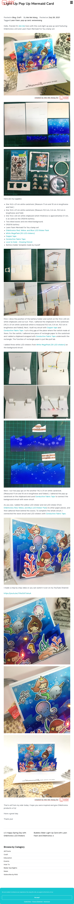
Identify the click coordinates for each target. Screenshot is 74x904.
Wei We (22, 26)
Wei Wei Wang (31, 17)
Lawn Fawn (15, 20)
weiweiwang (37, 20)
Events (6, 861)
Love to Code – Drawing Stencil (19, 242)
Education (8, 858)
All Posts (7, 851)
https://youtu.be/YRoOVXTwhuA (17, 593)
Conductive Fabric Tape (16, 239)
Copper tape (11, 236)
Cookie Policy (27, 901)
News (6, 871)
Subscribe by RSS (11, 874)
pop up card (26, 20)
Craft (19, 17)
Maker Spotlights (10, 868)
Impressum (47, 901)
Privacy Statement (37, 901)
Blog (14, 17)
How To (7, 864)
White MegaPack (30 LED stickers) (20, 233)
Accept (37, 897)
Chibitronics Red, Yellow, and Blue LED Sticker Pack (27, 230)
